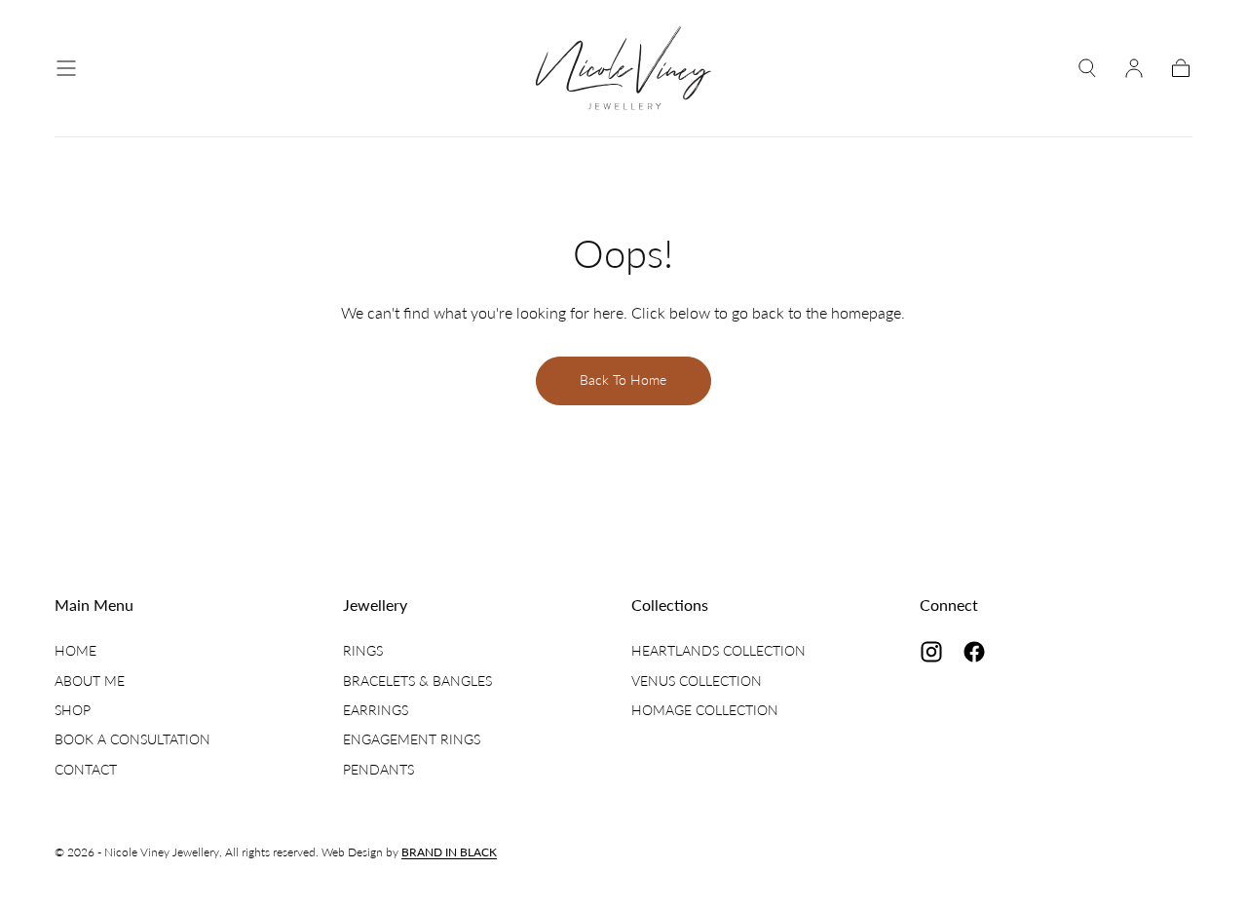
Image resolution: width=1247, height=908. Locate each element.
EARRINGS (375, 709)
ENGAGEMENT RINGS (411, 739)
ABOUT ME (90, 680)
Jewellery (375, 604)
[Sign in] (1134, 68)
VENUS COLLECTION (696, 680)
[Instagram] (931, 651)
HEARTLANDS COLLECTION (718, 650)
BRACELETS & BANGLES (417, 680)
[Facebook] (974, 651)
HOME (75, 650)
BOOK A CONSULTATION (132, 739)
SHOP (73, 709)
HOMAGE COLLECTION (704, 709)
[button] (66, 68)
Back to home (623, 379)
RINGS (363, 650)
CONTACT (86, 769)
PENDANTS (378, 769)
